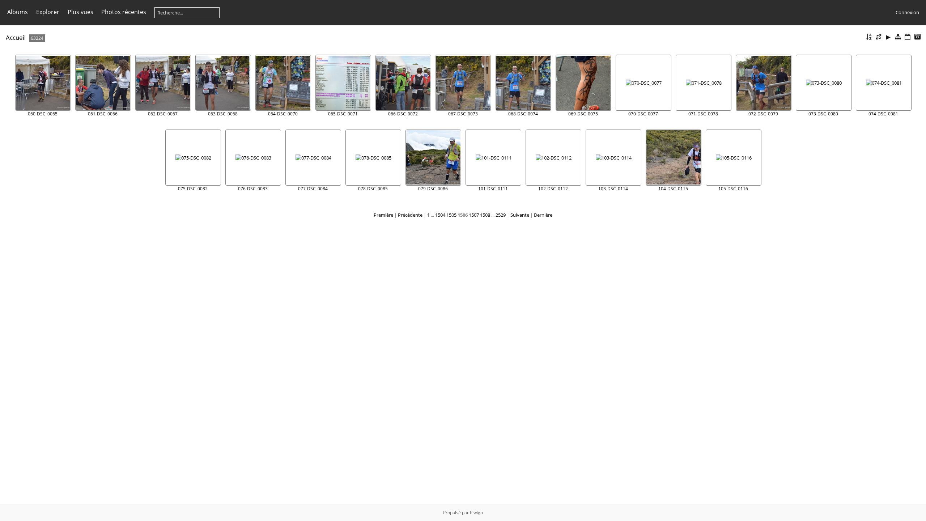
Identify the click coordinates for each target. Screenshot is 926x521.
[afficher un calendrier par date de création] (917, 37)
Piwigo (476, 512)
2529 (501, 215)
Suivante (519, 215)
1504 (440, 215)
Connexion (907, 12)
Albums (17, 12)
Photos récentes (123, 12)
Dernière (543, 215)
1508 (485, 215)
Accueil (16, 37)
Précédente (410, 215)
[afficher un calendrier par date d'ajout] (907, 37)
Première (383, 215)
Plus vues (80, 12)
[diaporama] (888, 37)
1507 (474, 215)
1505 (451, 215)
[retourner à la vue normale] (898, 37)
